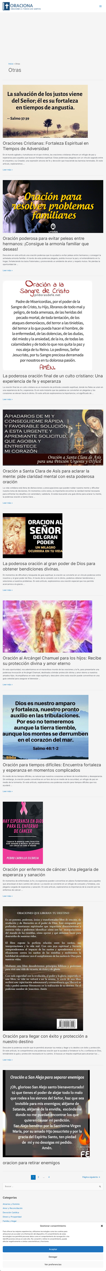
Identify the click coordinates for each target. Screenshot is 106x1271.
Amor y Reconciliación (12, 1208)
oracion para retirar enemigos (31, 1162)
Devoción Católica (11, 1212)
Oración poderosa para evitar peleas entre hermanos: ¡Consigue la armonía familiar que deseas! (46, 244)
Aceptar (53, 1249)
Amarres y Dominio (11, 1204)
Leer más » (8, 170)
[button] (101, 1226)
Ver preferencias (53, 1264)
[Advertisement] (53, 33)
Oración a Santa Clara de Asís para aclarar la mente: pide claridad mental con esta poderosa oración (48, 476)
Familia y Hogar (10, 1221)
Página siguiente (91, 1177)
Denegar (53, 1257)
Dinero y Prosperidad (12, 1217)
